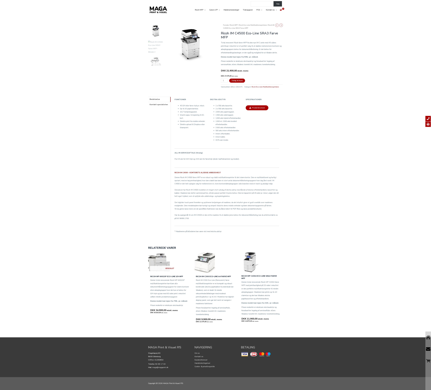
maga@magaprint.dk (160, 367)
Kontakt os (270, 10)
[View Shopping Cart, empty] (281, 10)
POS (258, 10)
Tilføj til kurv (237, 80)
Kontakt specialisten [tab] (159, 104)
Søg (277, 4)
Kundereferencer (201, 360)
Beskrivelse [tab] (155, 99)
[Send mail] (428, 349)
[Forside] (428, 337)
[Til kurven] (428, 361)
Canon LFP (213, 10)
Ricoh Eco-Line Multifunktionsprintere (253, 25)
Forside (226, 25)
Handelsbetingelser (202, 363)
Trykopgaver (248, 10)
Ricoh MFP (199, 10)
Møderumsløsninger (231, 10)
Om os (197, 353)
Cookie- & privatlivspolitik (205, 366)
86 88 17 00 (160, 364)
